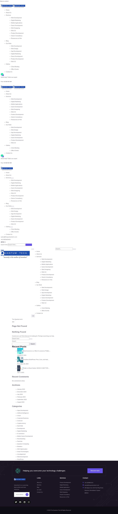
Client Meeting (15, 66)
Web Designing (15, 28)
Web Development (16, 17)
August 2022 (20, 402)
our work (39, 489)
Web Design (14, 48)
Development (21, 428)
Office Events (15, 69)
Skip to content (4, 1)
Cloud (19, 415)
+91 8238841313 (89, 482)
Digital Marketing (16, 20)
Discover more (95, 470)
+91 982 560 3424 (6, 81)
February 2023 (21, 397)
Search (14, 341)
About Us (8, 12)
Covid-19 (19, 420)
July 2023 (20, 394)
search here (4, 244)
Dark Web (20, 426)
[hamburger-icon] (32, 249)
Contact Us (9, 71)
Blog (7, 41)
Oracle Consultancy (16, 35)
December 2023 (21, 391)
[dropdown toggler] (12, 178)
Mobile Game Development (25, 436)
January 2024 (21, 389)
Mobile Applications (16, 23)
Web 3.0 (13, 30)
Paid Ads (19, 441)
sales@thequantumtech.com (9, 237)
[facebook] (20, 502)
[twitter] (16, 502)
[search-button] (74, 249)
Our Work (8, 43)
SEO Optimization (22, 449)
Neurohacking (21, 438)
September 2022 (22, 399)
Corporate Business (22, 418)
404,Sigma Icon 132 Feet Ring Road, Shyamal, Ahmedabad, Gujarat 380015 (94, 490)
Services (8, 15)
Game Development (16, 25)
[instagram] (29, 502)
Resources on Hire (16, 38)
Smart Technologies (22, 451)
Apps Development (22, 410)
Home (7, 10)
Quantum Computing (23, 444)
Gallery (8, 64)
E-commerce (20, 433)
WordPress (20, 459)
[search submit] (28, 245)
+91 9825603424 (6, 239)
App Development (16, 51)
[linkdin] (24, 502)
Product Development (17, 33)
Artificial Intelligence (23, 413)
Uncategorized (21, 454)
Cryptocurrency (21, 423)
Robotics (19, 446)
